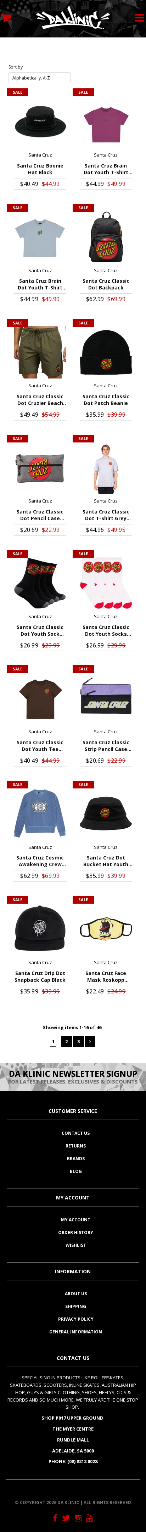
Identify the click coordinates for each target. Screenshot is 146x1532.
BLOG (76, 1171)
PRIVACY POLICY (76, 1319)
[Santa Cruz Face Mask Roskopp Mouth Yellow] (106, 929)
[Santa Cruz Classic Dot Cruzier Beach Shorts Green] (40, 352)
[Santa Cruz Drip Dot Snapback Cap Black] (40, 929)
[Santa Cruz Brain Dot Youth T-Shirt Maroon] (106, 121)
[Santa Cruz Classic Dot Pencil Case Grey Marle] (40, 468)
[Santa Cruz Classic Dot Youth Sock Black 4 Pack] (40, 583)
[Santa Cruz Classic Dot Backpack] (106, 237)
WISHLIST (76, 1245)
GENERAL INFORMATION (75, 1332)
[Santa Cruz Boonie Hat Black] (40, 121)
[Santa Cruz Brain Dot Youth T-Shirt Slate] (40, 237)
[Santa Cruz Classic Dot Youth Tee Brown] (40, 698)
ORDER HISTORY (75, 1232)
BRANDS (76, 1159)
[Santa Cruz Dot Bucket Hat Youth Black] (106, 814)
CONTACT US (76, 1133)
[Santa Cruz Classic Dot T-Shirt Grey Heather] (106, 468)
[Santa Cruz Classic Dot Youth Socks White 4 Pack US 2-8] (106, 583)
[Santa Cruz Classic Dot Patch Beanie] (106, 352)
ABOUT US (76, 1294)
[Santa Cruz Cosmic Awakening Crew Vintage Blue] (40, 814)
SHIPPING (75, 1306)
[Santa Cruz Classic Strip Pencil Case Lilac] (106, 698)
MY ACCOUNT (75, 1220)
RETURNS (76, 1146)
